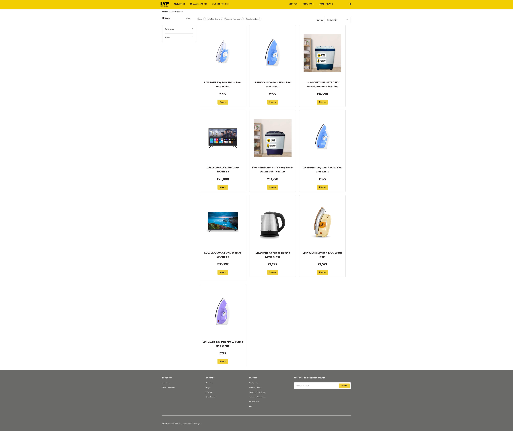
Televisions (166, 383)
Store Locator (211, 397)
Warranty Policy (255, 387)
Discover (223, 102)
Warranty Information (257, 392)
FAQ (250, 406)
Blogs (208, 387)
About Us (209, 383)
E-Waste (209, 392)
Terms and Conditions (257, 397)
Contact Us (253, 383)
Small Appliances (168, 387)
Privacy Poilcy (254, 402)
